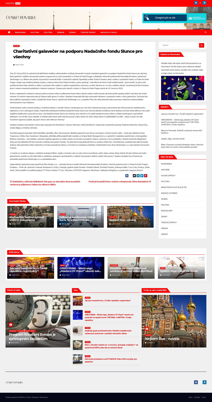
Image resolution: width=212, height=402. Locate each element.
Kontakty (197, 397)
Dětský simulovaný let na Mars (170, 339)
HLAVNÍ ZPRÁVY (168, 176)
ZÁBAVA (60, 32)
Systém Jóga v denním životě (173, 139)
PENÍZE (164, 199)
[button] (205, 32)
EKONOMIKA (20, 32)
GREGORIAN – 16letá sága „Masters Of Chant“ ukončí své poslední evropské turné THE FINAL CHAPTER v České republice (180, 122)
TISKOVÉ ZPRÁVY (88, 32)
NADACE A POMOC (109, 32)
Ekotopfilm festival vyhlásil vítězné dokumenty (26, 219)
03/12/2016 (66, 275)
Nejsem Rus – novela (122, 220)
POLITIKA (48, 32)
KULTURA (35, 32)
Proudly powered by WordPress (16, 397)
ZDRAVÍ (72, 32)
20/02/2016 (151, 343)
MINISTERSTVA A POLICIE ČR (174, 187)
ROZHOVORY (167, 211)
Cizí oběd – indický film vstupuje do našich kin (35, 336)
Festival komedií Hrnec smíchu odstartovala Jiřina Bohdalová (119, 181)
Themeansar (43, 397)
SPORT (164, 217)
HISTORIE (165, 170)
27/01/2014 (15, 343)
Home (190, 397)
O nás (204, 397)
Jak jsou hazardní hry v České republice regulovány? (182, 114)
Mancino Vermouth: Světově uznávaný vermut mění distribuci (131, 270)
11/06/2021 (15, 275)
